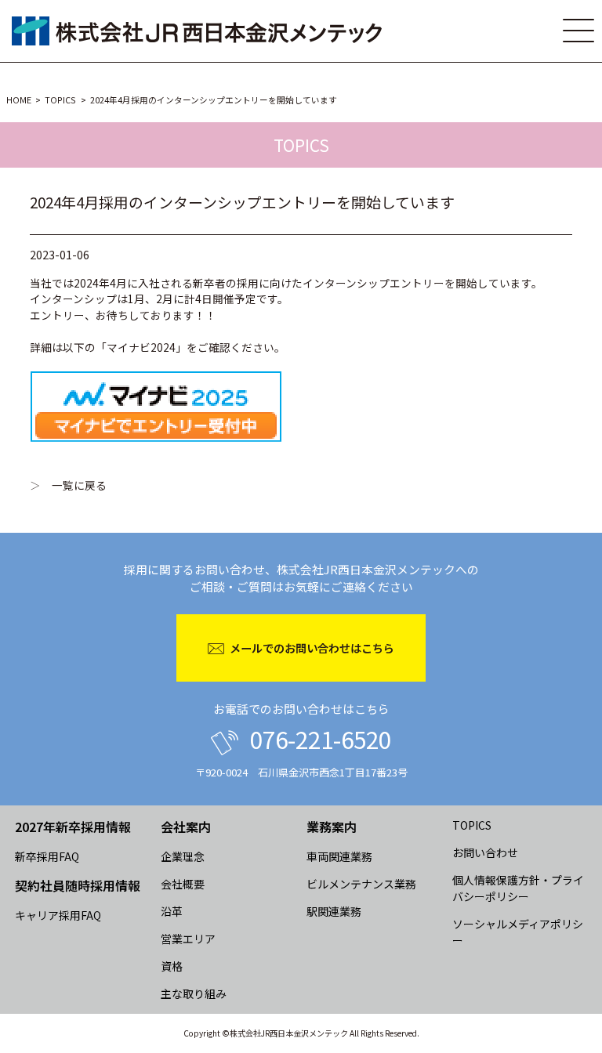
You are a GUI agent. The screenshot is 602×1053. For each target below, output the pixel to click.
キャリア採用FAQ (58, 915)
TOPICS (60, 100)
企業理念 (183, 856)
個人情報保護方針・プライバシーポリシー (518, 888)
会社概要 (183, 884)
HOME (18, 100)
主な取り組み (194, 993)
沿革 (172, 911)
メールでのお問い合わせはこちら (312, 648)
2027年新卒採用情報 (73, 826)
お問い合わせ (485, 852)
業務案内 (331, 826)
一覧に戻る (79, 485)
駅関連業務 (333, 911)
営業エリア (188, 938)
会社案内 (186, 826)
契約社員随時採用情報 (77, 885)
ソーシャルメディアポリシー (517, 932)
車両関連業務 (339, 856)
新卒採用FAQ (47, 856)
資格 (172, 966)
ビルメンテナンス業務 (361, 884)
